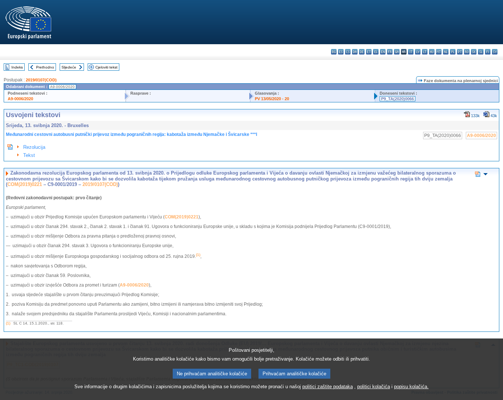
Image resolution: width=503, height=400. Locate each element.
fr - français (390, 52)
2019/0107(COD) (41, 80)
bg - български (334, 52)
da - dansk (355, 52)
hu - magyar (432, 52)
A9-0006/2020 (20, 99)
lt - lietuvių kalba (425, 52)
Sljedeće (68, 67)
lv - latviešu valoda (418, 52)
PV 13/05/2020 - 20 (272, 99)
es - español (341, 52)
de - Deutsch (362, 52)
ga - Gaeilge (397, 52)
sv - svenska (494, 52)
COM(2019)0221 (24, 184)
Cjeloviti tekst (106, 67)
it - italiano (411, 52)
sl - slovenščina (480, 52)
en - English (383, 52)
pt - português (459, 52)
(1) (8, 323)
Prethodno (45, 67)
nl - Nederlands (446, 52)
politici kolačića (373, 386)
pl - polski (452, 52)
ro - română (466, 52)
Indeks (17, 67)
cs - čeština (348, 52)
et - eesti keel (369, 52)
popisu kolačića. (411, 386)
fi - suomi (487, 52)
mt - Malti (439, 52)
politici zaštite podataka (327, 386)
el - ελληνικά (376, 52)
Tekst (29, 155)
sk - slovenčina (473, 52)
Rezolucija (34, 147)
